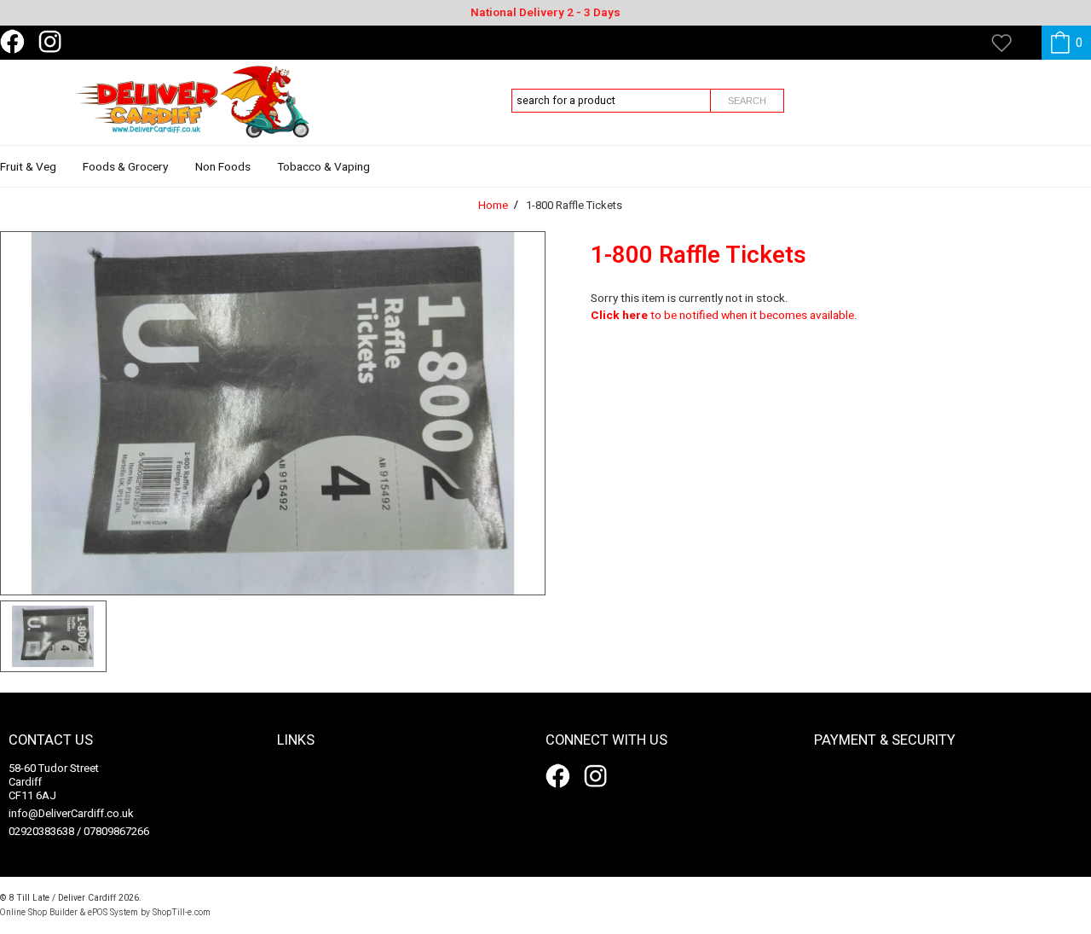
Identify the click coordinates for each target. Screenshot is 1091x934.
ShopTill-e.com (182, 912)
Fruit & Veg (28, 167)
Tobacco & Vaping (323, 167)
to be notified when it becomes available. (724, 315)
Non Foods (223, 167)
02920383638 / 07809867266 (79, 831)
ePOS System (113, 912)
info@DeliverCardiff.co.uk (71, 813)
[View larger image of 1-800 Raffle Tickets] (273, 413)
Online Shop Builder (39, 912)
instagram (53, 41)
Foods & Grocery (125, 167)
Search (747, 101)
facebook (15, 41)
